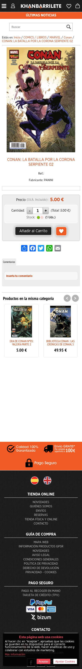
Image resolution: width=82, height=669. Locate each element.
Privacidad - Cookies (41, 572)
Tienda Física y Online (41, 519)
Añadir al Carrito (33, 231)
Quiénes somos (41, 506)
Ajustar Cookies (65, 661)
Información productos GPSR (41, 546)
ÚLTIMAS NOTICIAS (41, 15)
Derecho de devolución (41, 568)
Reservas (41, 515)
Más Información (15, 654)
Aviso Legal (41, 555)
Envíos (41, 510)
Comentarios (9, 262)
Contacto (41, 523)
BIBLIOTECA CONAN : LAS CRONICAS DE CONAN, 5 (29, 342)
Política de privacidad (41, 563)
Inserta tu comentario (19, 276)
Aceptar (43, 661)
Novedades (41, 502)
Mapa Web (41, 542)
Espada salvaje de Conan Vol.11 (68, 342)
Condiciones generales (41, 559)
